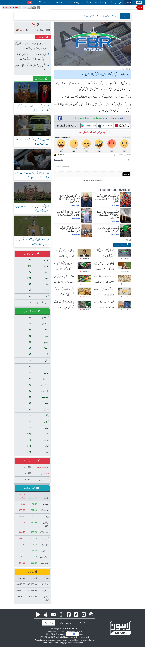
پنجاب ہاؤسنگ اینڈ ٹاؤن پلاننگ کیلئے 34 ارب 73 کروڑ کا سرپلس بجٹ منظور (104, 278)
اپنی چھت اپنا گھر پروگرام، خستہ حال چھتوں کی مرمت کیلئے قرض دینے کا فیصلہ (30, 46)
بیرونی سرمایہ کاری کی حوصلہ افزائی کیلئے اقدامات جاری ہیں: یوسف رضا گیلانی (64, 253)
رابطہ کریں (81, 622)
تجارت (56, 2)
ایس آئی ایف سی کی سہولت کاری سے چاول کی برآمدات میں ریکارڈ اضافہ (104, 291)
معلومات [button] (44, 2)
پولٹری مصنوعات (30, 461)
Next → (127, 240)
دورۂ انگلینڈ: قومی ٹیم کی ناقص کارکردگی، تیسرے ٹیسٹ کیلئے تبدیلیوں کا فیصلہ (32, 242)
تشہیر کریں (70, 622)
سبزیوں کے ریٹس (30, 311)
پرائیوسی (60, 622)
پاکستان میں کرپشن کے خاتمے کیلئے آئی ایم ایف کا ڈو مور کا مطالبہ (64, 304)
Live (29, 3)
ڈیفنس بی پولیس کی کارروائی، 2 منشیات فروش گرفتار (30, 67)
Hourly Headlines (11, 7)
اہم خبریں (41, 37)
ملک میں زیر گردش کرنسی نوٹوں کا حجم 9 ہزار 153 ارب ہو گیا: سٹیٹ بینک (104, 304)
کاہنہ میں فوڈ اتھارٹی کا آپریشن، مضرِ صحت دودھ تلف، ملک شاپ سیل (32, 141)
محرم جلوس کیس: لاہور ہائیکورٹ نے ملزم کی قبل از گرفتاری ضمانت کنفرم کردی (32, 108)
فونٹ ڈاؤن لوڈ (48, 622)
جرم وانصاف (77, 2)
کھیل (50, 2)
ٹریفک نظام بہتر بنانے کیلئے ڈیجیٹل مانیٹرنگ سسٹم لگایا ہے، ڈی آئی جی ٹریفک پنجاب (30, 56)
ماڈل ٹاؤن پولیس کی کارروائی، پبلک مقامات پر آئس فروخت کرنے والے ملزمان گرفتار (32, 175)
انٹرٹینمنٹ (68, 2)
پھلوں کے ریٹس (30, 253)
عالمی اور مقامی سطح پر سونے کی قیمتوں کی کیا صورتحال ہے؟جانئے (64, 291)
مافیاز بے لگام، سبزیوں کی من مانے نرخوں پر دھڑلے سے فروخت (64, 278)
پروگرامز (111, 2)
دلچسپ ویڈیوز (103, 2)
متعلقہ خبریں (120, 245)
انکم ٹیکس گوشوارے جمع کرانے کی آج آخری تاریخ (104, 253)
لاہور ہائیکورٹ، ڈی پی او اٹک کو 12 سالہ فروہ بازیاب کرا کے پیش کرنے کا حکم (32, 208)
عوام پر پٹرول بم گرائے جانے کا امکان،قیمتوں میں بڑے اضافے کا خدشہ (64, 266)
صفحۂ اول (127, 2)
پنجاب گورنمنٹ (87, 2)
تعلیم (95, 2)
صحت (61, 2)
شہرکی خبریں (119, 2)
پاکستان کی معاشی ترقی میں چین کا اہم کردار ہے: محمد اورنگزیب (104, 266)
